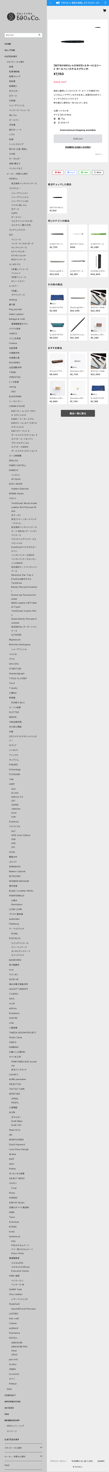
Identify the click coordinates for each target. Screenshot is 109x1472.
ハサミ (12, 134)
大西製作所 (14, 353)
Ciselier (13, 1323)
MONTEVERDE (16, 1139)
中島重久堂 (14, 358)
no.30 (12, 1003)
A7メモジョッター (19, 255)
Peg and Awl (15, 309)
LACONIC (13, 1313)
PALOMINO (14, 362)
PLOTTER (14, 712)
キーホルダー (15, 158)
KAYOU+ (13, 1338)
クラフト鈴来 (15, 328)
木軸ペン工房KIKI (17, 1052)
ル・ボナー (13, 286)
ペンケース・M (17, 1284)
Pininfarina (14, 1333)
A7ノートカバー (18, 281)
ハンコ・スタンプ (16, 144)
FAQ (7, 1414)
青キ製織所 (14, 965)
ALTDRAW (16, 635)
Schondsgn (15, 769)
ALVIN (12, 1112)
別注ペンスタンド (19, 1069)
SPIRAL (15, 1098)
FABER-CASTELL (17, 465)
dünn (11, 1164)
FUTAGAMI (14, 774)
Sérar (14, 1350)
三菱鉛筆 (13, 1028)
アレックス (13, 755)
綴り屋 (12, 304)
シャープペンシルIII (19, 201)
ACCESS (9, 1408)
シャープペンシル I (19, 193)
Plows (12, 1193)
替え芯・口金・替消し (18, 149)
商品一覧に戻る (78, 413)
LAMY (12, 784)
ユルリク (13, 862)
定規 (11, 139)
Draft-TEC (16, 1125)
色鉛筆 (12, 81)
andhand (13, 1328)
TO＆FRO (13, 994)
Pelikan (13, 1383)
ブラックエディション (20, 443)
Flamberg (14, 924)
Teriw (12, 1217)
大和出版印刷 (15, 722)
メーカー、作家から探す (17, 174)
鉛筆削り (13, 86)
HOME (8, 44)
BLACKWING (15, 396)
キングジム (14, 760)
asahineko (14, 919)
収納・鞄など (15, 163)
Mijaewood (14, 639)
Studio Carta (15, 1037)
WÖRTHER (14, 1094)
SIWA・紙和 (14, 1276)
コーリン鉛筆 (15, 707)
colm (11, 1023)
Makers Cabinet (17, 871)
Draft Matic (17, 1121)
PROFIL (15, 1102)
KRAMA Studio (16, 493)
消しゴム (13, 115)
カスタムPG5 (17, 1263)
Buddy (14, 933)
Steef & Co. (15, 1130)
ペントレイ (16, 273)
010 (13, 847)
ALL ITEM (10, 50)
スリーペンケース (19, 947)
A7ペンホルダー (18, 251)
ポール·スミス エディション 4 (24, 435)
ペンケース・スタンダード (22, 243)
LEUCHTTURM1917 (18, 989)
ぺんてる (13, 654)
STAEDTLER (15, 668)
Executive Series (20, 1271)
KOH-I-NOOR (15, 484)
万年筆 (12, 125)
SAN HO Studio (17, 1202)
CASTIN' (13, 1018)
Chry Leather (16, 1294)
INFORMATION (12, 1401)
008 (13, 839)
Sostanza (14, 821)
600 (13, 391)
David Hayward (17, 1144)
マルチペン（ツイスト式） (22, 221)
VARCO (12, 1042)
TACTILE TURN (17, 1089)
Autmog (13, 299)
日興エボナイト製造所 (19, 1207)
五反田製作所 (15, 367)
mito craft (14, 1318)
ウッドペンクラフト (17, 230)
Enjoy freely (17, 1253)
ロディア (13, 745)
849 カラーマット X (20, 431)
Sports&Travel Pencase (23, 1309)
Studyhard (14, 1304)
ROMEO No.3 (18, 702)
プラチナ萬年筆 (16, 914)
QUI (11, 234)
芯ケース (13, 96)
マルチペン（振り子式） (21, 225)
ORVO (14, 1354)
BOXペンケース (18, 259)
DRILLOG (13, 460)
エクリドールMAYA (19, 447)
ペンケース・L (17, 1280)
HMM (11, 1212)
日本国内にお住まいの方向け (78, 147)
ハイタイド (13, 750)
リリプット (15, 475)
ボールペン (14, 120)
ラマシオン (14, 974)
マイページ (12, 1431)
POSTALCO (15, 938)
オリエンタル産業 (16, 1173)
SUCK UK (14, 979)
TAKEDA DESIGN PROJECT (23, 1032)
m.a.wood (14, 1374)
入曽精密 (13, 1107)
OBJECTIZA (15, 1084)
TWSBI (12, 372)
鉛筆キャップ (15, 76)
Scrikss (13, 1364)
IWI (10, 1135)
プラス (12, 659)
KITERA (13, 1227)
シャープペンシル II (20, 197)
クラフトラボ (14, 826)
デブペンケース (18, 295)
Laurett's (13, 1074)
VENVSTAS (14, 377)
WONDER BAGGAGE (19, 881)
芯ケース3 (16, 515)
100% (12, 998)
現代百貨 (13, 886)
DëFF (11, 1159)
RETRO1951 (15, 876)
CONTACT (10, 1395)
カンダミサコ (15, 264)
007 (13, 831)
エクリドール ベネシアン (22, 439)
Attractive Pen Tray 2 (22, 575)
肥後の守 (13, 857)
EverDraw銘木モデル (21, 579)
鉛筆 (11, 66)
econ (14, 813)
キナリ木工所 (15, 1057)
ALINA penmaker (17, 1079)
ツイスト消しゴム (19, 205)
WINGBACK (14, 866)
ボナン (12, 1379)
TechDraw (16, 583)
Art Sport (16, 479)
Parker (12, 1168)
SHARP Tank (15, 1289)
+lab (11, 779)
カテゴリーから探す (15, 62)
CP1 (13, 801)
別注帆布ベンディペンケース (24, 183)
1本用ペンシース (18, 277)
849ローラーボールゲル (22, 419)
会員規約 (101, 1461)
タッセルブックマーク (20, 951)
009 (13, 843)
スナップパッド (17, 955)
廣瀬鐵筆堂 (14, 1258)
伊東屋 (12, 697)
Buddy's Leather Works (21, 891)
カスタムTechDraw (20, 1267)
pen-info (13, 1359)
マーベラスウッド (16, 928)
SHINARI (13, 1198)
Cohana (13, 343)
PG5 (13, 1241)
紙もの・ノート (15, 129)
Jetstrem (15, 809)
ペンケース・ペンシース (19, 110)
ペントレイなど (15, 168)
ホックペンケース (19, 247)
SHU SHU (14, 664)
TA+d (12, 683)
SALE (9, 1389)
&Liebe (12, 1154)
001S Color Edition (20, 835)
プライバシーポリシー (58, 1461)
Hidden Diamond (20, 488)
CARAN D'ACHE (17, 406)
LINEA (14, 900)
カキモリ (13, 1183)
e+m (11, 969)
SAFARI (15, 805)
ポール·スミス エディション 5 (24, 451)
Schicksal (14, 1222)
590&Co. (13, 178)
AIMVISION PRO (19, 1346)
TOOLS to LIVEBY (18, 678)
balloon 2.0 (17, 797)
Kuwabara (14, 1013)
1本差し (14, 291)
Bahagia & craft (17, 319)
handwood (14, 1236)
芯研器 (12, 100)
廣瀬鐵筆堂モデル (19, 324)
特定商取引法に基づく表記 (82, 1461)
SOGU (12, 852)
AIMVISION (16, 1342)
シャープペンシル (16, 105)
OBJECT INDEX (17, 1178)
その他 (12, 154)
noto (13, 817)
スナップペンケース (20, 943)
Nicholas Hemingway (20, 644)
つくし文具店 (15, 338)
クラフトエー (14, 188)
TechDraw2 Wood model (24, 503)
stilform (13, 1008)
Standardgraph (17, 673)
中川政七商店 (15, 727)
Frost (14, 1188)
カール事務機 (15, 455)
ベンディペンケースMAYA (22, 555)
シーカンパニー (16, 401)
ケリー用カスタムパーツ (22, 1249)
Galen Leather (16, 314)
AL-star (15, 793)
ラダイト (12, 498)
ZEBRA (12, 1369)
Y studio (13, 688)
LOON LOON (15, 909)
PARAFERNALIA (16, 895)
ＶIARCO (13, 333)
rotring (12, 387)
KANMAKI (14, 1047)
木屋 (11, 731)
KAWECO (13, 470)
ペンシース (16, 239)
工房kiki (13, 693)
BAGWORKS (15, 960)
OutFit (14, 213)
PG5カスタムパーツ (20, 1245)
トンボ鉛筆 (14, 382)
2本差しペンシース (19, 269)
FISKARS (13, 764)
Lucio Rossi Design (19, 1149)
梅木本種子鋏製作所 (18, 984)
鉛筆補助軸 (14, 71)
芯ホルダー (14, 91)
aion (13, 789)
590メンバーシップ (15, 1426)
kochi (12, 1231)
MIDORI (13, 717)
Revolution (16, 904)
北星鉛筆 (13, 348)
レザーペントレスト (19, 1299)
